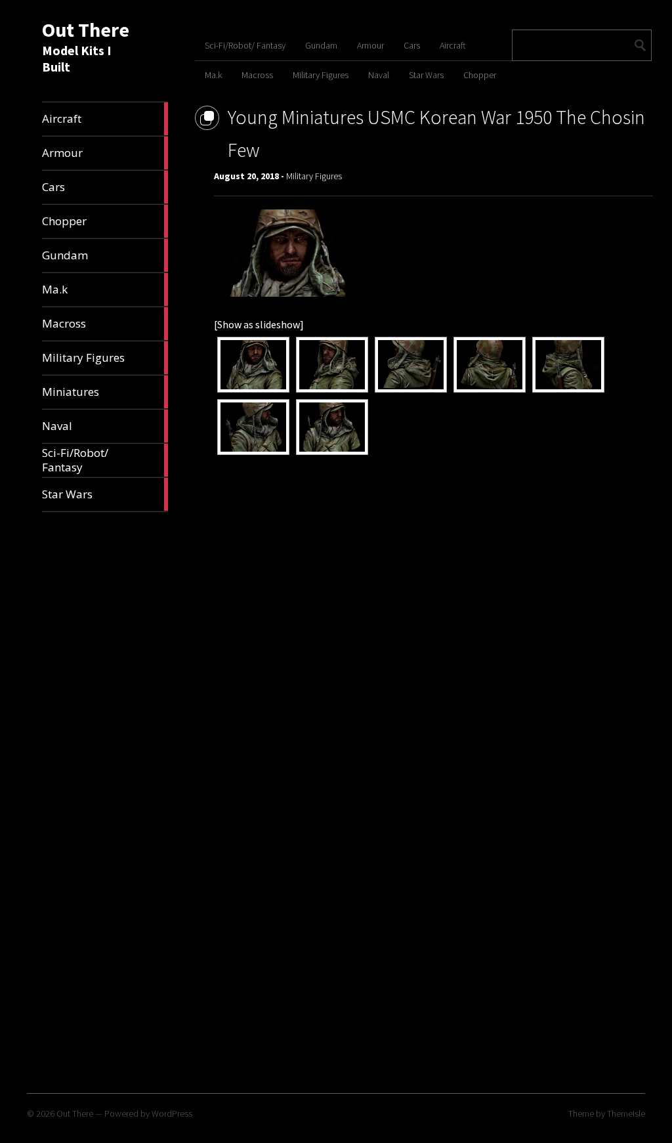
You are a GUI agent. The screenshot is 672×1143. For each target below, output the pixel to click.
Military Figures (320, 75)
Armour (370, 45)
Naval (378, 75)
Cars (412, 45)
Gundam (321, 45)
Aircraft (453, 45)
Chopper (479, 75)
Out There (85, 29)
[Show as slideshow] (259, 324)
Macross (257, 75)
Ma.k (213, 75)
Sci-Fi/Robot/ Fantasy (245, 45)
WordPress (172, 1113)
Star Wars (426, 75)
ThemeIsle (626, 1113)
